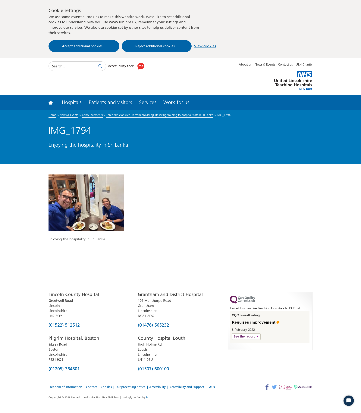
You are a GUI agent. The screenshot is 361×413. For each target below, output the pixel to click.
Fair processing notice (130, 387)
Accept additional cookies (82, 46)
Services (147, 102)
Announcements (92, 115)
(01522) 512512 (64, 325)
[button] (127, 66)
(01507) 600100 (153, 369)
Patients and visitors (110, 102)
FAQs (211, 387)
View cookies (205, 46)
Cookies (106, 387)
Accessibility (157, 387)
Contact (91, 387)
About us (245, 64)
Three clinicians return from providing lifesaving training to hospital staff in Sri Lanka (159, 115)
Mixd (149, 397)
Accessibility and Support (186, 387)
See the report (244, 336)
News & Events (265, 64)
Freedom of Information (65, 387)
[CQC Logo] (242, 302)
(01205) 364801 (64, 369)
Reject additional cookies (155, 46)
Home (52, 115)
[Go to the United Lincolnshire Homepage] (53, 102)
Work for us (176, 102)
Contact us (285, 64)
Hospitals (72, 102)
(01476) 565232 (153, 325)
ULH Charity (304, 64)
